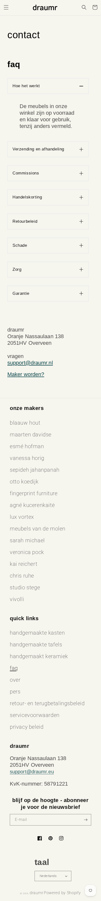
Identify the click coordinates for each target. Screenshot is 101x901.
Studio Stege (25, 587)
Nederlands (48, 876)
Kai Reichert (23, 564)
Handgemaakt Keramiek (39, 656)
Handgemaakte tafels (36, 645)
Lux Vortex (22, 517)
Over (15, 680)
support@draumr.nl (30, 363)
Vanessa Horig (27, 458)
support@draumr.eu (32, 771)
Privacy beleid (26, 727)
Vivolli (17, 599)
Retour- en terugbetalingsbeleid (47, 703)
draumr (36, 892)
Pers (15, 692)
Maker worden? (25, 374)
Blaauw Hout (25, 423)
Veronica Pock (27, 552)
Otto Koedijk (24, 482)
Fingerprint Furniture (34, 493)
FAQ (14, 668)
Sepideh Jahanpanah (35, 470)
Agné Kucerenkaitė (32, 505)
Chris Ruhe (22, 576)
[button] (6, 7)
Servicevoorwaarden (35, 715)
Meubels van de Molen (37, 529)
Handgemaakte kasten (37, 633)
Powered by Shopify (62, 892)
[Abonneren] (85, 820)
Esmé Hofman (27, 446)
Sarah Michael (27, 540)
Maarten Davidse (30, 435)
